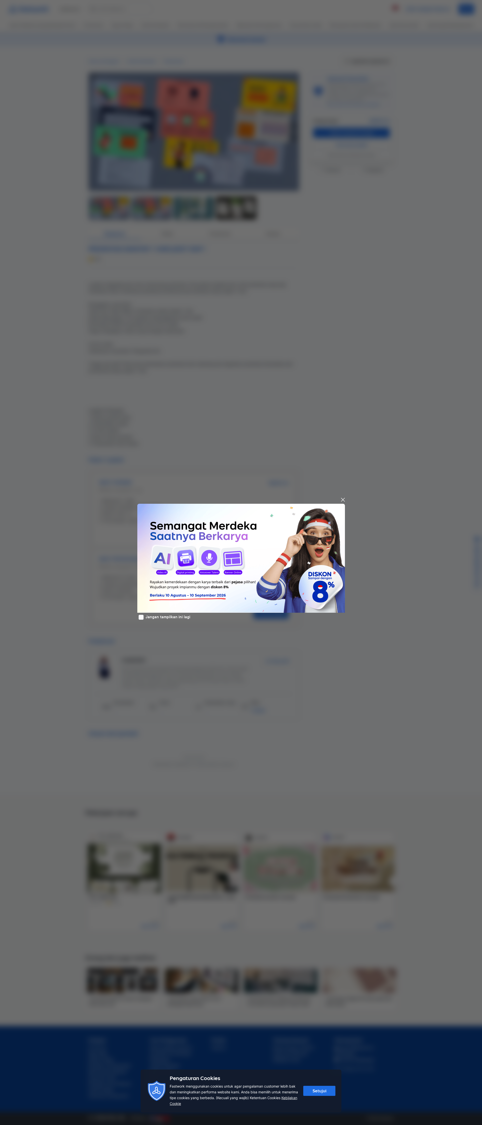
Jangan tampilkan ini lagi (168, 617)
